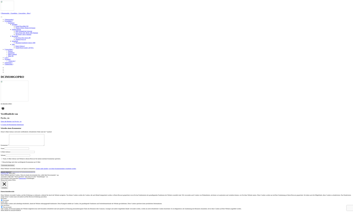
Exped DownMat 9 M (21, 26)
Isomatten (14, 24)
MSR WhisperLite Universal (23, 31)
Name (2, 148)
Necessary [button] (4, 198)
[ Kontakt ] (7, 59)
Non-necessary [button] (5, 205)
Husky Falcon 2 (20, 46)
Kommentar (5, 145)
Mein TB (10, 56)
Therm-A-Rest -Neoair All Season (25, 28)
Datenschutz (22, 178)
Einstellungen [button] (30, 178)
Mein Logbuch (12, 54)
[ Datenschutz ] (8, 64)
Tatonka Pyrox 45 (20, 39)
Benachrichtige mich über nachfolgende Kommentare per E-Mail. (22, 162)
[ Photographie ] (9, 19)
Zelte (13, 44)
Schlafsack (15, 41)
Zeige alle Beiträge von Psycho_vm (11, 121)
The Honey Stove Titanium (23, 34)
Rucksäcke (15, 36)
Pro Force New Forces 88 (22, 38)
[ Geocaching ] (8, 49)
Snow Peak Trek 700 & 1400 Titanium (26, 33)
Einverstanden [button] (5, 178)
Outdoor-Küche (16, 29)
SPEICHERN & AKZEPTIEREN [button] (11, 210)
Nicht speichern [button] (13, 178)
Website (3, 155)
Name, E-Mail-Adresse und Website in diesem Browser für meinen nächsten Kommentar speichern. (32, 159)
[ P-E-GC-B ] (5, 173)
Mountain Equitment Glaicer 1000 (25, 43)
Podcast (10, 51)
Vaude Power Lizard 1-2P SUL (24, 47)
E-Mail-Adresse (5, 152)
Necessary (6, 200)
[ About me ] (11, 61)
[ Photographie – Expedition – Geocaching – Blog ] (16, 13)
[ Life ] (6, 57)
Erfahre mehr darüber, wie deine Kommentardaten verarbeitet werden (56, 168)
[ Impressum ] (8, 62)
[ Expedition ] (8, 21)
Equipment (11, 23)
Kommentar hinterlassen (17, 124)
